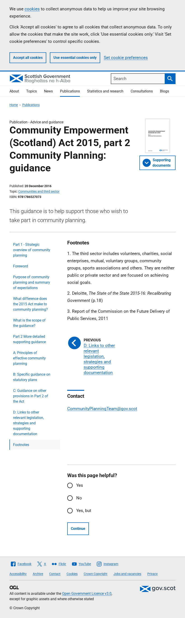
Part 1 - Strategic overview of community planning (31, 249)
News (48, 91)
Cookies (72, 574)
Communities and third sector (39, 191)
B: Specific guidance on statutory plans (31, 377)
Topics (31, 91)
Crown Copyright (95, 574)
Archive (38, 574)
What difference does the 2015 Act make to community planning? (30, 304)
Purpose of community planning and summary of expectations (31, 282)
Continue (78, 528)
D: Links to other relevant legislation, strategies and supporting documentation (28, 423)
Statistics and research (105, 91)
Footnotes (21, 445)
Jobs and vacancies (127, 574)
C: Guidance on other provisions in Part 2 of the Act (30, 396)
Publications (70, 91)
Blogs (164, 91)
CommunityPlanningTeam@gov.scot (102, 408)
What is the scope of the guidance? (29, 323)
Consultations (142, 91)
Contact (54, 574)
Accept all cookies (28, 57)
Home (13, 105)
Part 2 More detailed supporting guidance (29, 339)
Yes (79, 485)
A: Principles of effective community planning (29, 358)
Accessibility (18, 574)
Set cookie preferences (126, 57)
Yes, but (83, 510)
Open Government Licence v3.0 (86, 593)
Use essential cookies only (75, 57)
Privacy (152, 574)
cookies (32, 8)
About (14, 91)
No (79, 498)
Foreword (20, 266)
